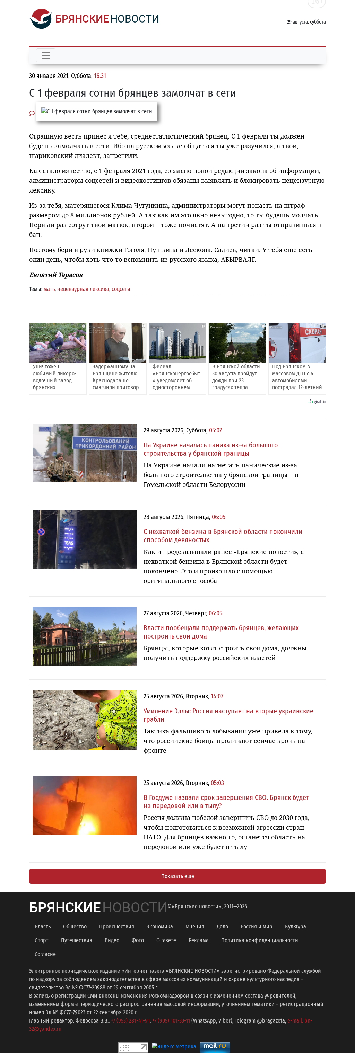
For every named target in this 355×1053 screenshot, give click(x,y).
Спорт (42, 940)
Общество (75, 926)
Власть (43, 926)
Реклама (199, 940)
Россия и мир (256, 926)
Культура (295, 926)
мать (49, 289)
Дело (222, 926)
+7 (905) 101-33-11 (171, 1020)
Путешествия (76, 940)
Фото (138, 940)
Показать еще (177, 876)
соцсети (121, 289)
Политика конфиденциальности (259, 940)
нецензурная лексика (83, 289)
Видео (112, 940)
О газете (166, 940)
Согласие (45, 954)
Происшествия (116, 926)
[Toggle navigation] (45, 55)
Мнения (194, 926)
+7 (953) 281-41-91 (130, 1020)
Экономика (160, 926)
